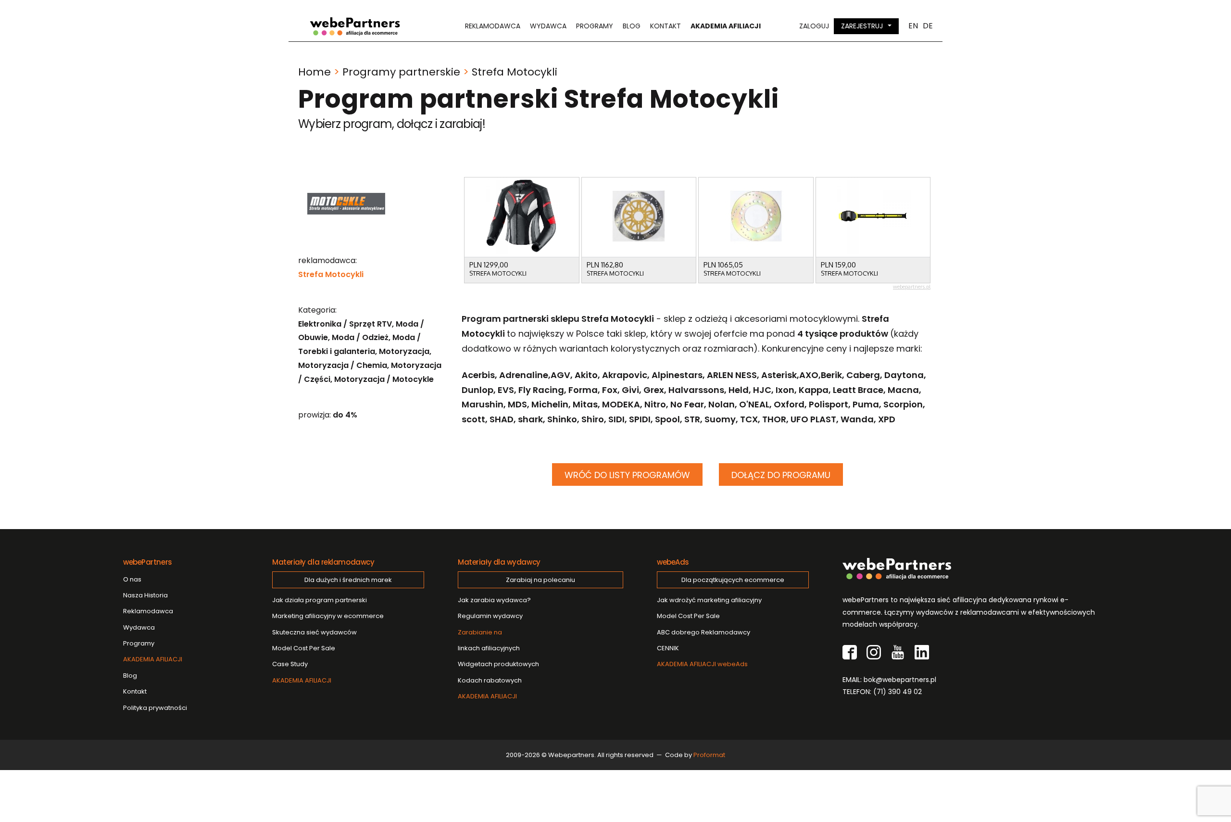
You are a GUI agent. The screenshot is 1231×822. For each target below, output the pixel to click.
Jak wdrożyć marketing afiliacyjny (709, 600)
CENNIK (668, 648)
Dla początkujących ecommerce (732, 579)
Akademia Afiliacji (726, 26)
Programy (594, 26)
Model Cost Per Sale (303, 648)
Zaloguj (814, 26)
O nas (132, 579)
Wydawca (548, 26)
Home (314, 71)
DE (928, 26)
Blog (632, 26)
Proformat (709, 754)
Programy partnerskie (401, 71)
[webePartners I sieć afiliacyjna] (355, 26)
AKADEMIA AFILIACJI (152, 659)
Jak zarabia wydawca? (494, 600)
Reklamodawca (492, 26)
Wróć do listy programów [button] (627, 475)
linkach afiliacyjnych (489, 640)
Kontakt (665, 26)
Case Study (290, 664)
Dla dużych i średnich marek (348, 579)
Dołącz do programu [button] (780, 475)
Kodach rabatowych (490, 680)
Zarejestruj (862, 26)
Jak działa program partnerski (319, 600)
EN (913, 26)
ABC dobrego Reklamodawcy (703, 632)
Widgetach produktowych (498, 664)
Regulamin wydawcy (490, 615)
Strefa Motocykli (331, 274)
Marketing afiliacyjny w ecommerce (328, 615)
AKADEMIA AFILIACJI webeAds (702, 664)
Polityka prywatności (155, 707)
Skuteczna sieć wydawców (314, 632)
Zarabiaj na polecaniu (540, 579)
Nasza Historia (145, 595)
